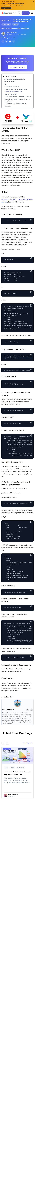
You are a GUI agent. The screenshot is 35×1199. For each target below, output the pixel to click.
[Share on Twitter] (2, 41)
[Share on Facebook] (10, 41)
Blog (9, 20)
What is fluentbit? (9, 81)
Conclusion (7, 106)
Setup (5, 84)
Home (3, 20)
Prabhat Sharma (11, 33)
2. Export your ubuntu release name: (16, 89)
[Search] (19, 13)
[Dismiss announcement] (33, 2)
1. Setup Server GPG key (12, 86)
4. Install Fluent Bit (11, 94)
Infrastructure (6, 24)
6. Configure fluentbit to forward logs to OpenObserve (17, 100)
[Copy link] (13, 41)
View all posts (27, 743)
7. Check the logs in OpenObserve (15, 103)
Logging (15, 24)
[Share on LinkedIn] (6, 41)
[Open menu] (32, 13)
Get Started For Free (16, 67)
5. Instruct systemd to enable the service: (18, 96)
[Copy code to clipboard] (31, 217)
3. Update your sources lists (13, 91)
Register (5, 8)
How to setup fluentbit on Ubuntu (14, 79)
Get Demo (25, 13)
